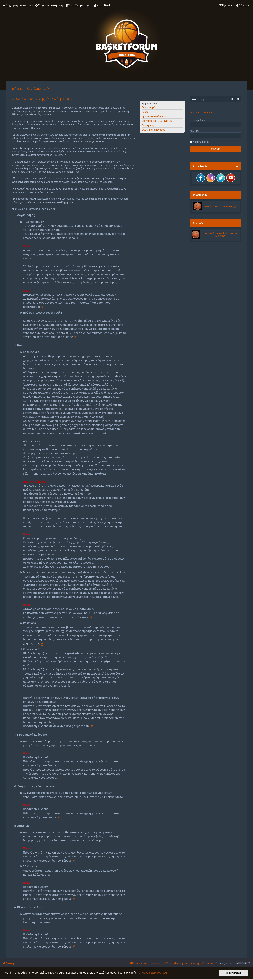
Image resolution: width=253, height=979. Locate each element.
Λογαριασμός (149, 107)
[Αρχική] (126, 40)
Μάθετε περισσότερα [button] (154, 972)
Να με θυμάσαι (201, 141)
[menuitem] (49, 5)
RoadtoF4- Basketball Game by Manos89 (220, 234)
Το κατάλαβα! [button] (234, 972)
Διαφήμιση (148, 125)
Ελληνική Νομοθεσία (153, 129)
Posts (145, 111)
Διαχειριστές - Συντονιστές (157, 120)
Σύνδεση (195, 112)
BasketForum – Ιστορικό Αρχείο (220, 206)
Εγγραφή (208, 112)
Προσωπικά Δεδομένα (154, 116)
